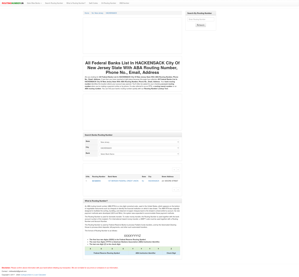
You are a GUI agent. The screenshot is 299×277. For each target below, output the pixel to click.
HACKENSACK (111, 13)
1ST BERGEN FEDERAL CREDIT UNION (123, 181)
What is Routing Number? (75, 3)
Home (87, 13)
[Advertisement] (132, 35)
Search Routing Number (54, 3)
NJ (143, 181)
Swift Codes (93, 3)
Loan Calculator (40, 275)
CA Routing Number (108, 3)
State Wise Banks (33, 3)
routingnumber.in (26, 275)
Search (201, 25)
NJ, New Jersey (97, 13)
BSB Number (124, 3)
